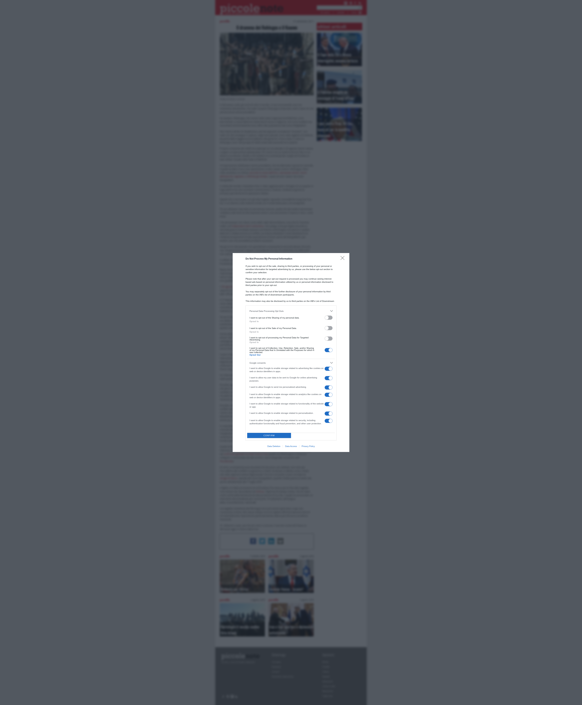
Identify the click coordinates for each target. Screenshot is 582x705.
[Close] (343, 259)
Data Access (291, 446)
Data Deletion (273, 446)
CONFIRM (269, 435)
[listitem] (291, 311)
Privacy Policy (308, 446)
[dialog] (291, 352)
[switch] (329, 318)
